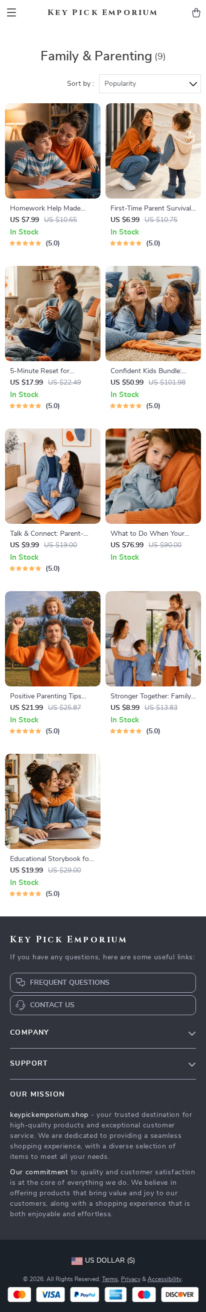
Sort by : (80, 83)
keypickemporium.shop (49, 1114)
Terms (110, 1279)
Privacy (130, 1279)
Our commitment (39, 1172)
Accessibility (165, 1279)
